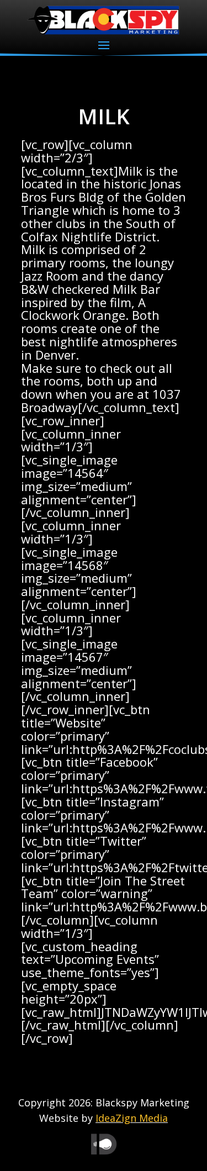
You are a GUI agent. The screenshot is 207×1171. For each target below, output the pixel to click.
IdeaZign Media (131, 1118)
